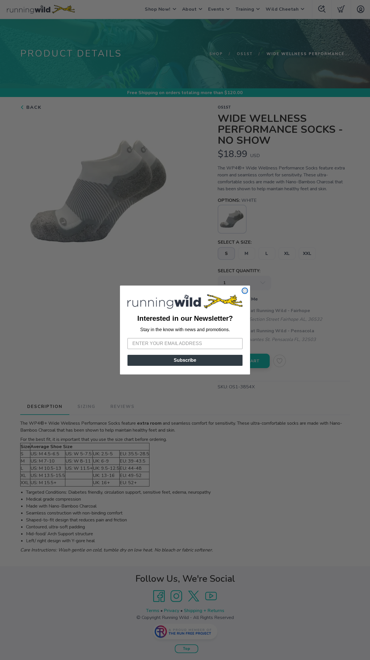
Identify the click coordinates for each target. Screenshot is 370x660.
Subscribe (185, 360)
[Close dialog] (245, 291)
